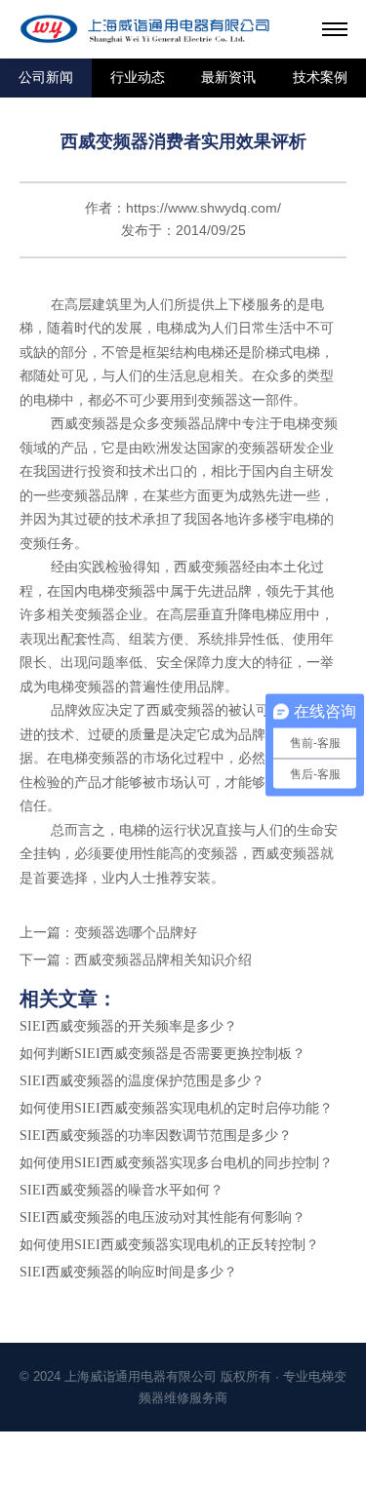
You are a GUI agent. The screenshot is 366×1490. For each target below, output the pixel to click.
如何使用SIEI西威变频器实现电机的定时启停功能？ (176, 1108)
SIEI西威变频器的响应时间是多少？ (128, 1272)
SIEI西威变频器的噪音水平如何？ (122, 1190)
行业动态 (137, 77)
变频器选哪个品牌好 (135, 932)
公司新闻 (46, 77)
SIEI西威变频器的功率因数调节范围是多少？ (156, 1135)
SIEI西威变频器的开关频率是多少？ (128, 1026)
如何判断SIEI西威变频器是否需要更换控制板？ (162, 1053)
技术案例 (320, 77)
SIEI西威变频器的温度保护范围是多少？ (142, 1081)
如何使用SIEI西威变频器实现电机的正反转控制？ (169, 1244)
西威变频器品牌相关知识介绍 (163, 960)
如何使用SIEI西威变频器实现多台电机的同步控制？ (176, 1163)
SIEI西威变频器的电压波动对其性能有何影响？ (162, 1217)
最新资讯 (228, 77)
